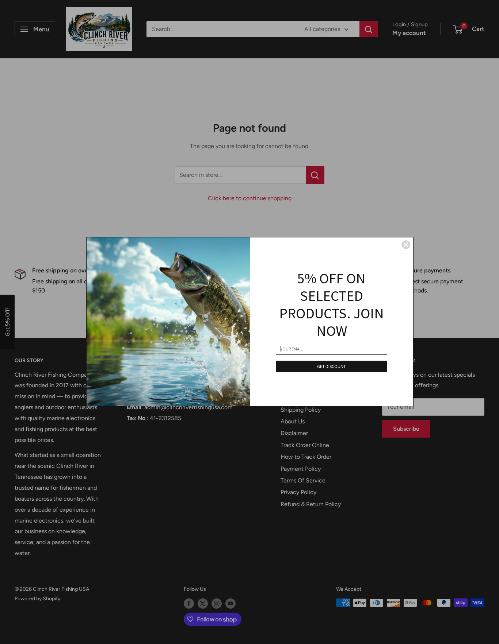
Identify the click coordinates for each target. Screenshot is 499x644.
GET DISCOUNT (331, 366)
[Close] (405, 244)
